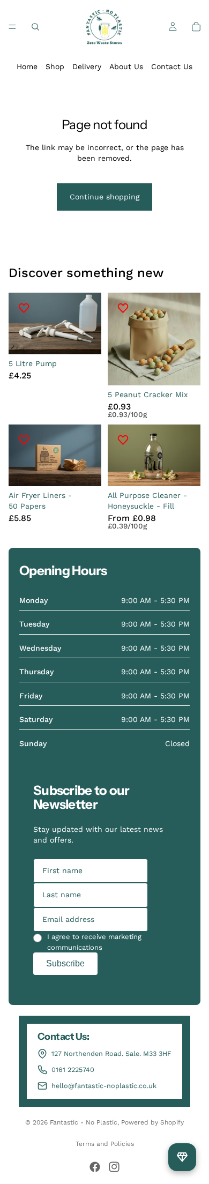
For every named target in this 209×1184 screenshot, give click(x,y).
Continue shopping (104, 196)
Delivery (86, 66)
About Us (126, 66)
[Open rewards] (182, 1157)
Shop (55, 66)
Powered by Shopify (152, 1122)
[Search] (35, 27)
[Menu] (12, 26)
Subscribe (65, 963)
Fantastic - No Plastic (83, 1122)
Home (27, 66)
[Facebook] (94, 1166)
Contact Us (171, 66)
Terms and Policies (105, 1144)
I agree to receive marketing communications (94, 942)
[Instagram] (114, 1166)
